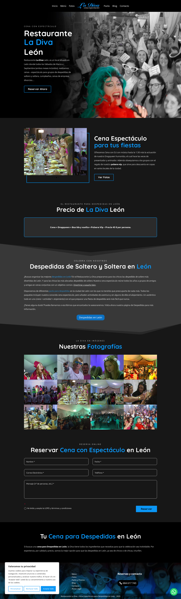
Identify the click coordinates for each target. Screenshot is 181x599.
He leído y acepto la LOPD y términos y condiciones (49, 508)
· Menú (74, 574)
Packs (107, 5)
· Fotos (73, 577)
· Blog (73, 583)
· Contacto (75, 586)
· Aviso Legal (76, 588)
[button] (174, 592)
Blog (114, 5)
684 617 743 (129, 583)
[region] (32, 578)
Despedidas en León (90, 317)
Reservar (146, 508)
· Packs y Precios (78, 580)
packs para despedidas (59, 291)
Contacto (124, 5)
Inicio (55, 5)
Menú (63, 5)
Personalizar (15, 589)
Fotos (72, 5)
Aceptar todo (48, 589)
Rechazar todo (32, 589)
